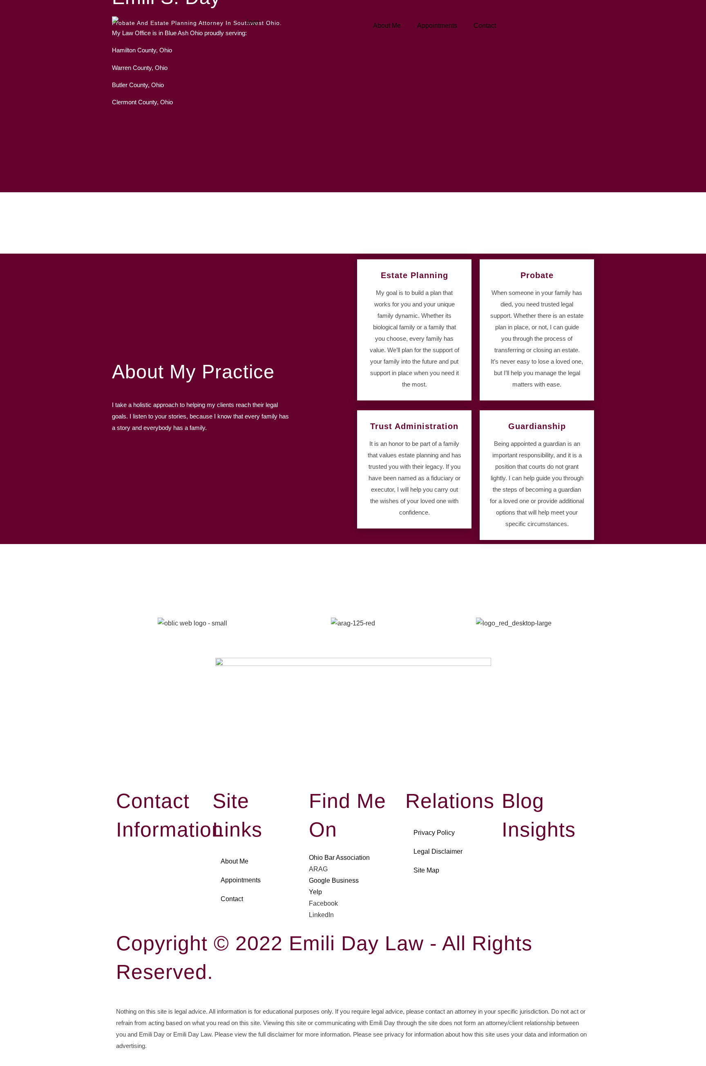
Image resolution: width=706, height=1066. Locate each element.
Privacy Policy (434, 832)
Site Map (426, 870)
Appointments (437, 25)
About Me (387, 25)
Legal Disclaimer (437, 851)
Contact (485, 25)
